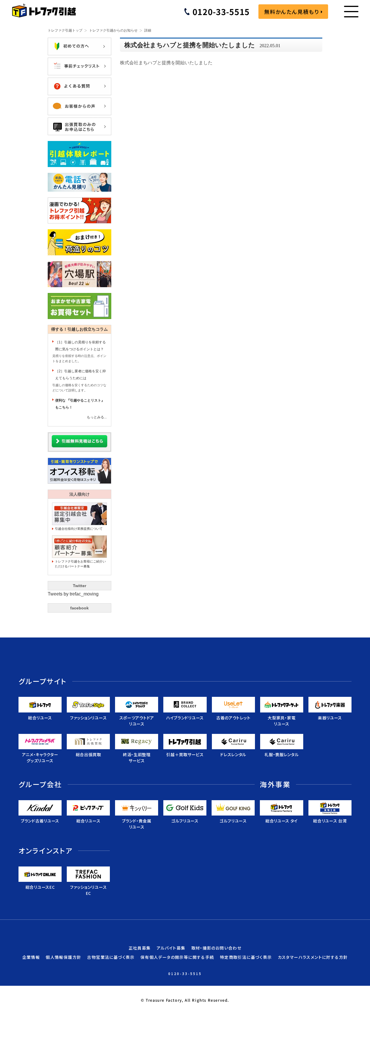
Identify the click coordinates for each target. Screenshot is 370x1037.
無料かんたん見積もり (291, 11)
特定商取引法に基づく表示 (246, 957)
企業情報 (31, 957)
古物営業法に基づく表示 (110, 957)
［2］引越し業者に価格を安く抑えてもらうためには (80, 374)
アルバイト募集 (171, 948)
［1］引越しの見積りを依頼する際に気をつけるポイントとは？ (80, 345)
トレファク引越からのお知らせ (113, 30)
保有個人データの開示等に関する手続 (177, 957)
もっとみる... (97, 417)
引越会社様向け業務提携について (79, 528)
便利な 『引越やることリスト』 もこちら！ (80, 403)
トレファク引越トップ (65, 30)
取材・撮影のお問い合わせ (216, 948)
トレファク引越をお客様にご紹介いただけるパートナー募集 (80, 564)
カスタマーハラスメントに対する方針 (313, 957)
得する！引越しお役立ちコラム (79, 329)
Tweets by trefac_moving (73, 593)
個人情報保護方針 (63, 957)
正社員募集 (140, 948)
